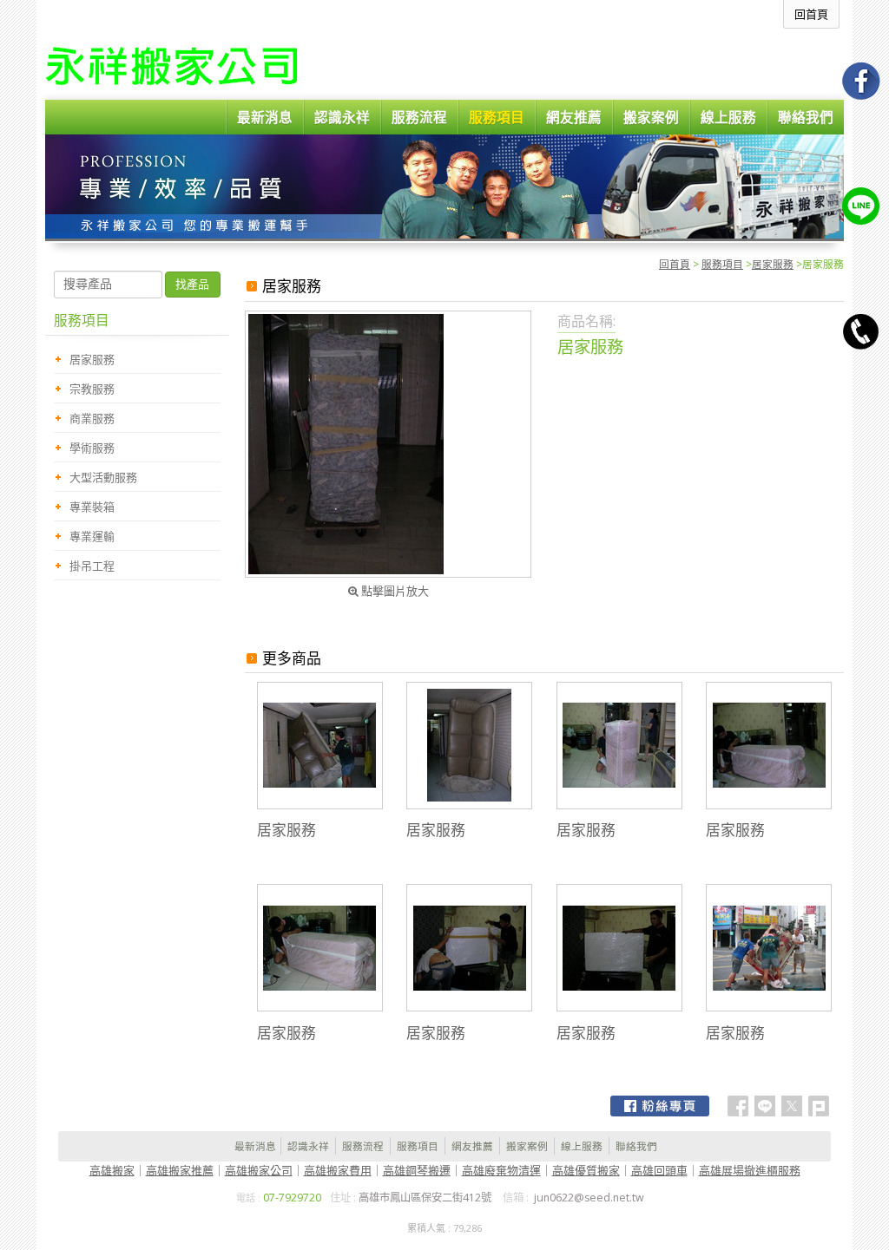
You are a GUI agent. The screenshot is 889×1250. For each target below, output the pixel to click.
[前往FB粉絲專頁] (659, 1106)
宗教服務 (92, 388)
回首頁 (674, 264)
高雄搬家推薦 (180, 1170)
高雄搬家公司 (259, 1170)
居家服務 (773, 264)
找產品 (192, 284)
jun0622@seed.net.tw (589, 1197)
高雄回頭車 (659, 1170)
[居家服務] (388, 444)
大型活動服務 (103, 477)
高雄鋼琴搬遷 (417, 1170)
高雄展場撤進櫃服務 (749, 1170)
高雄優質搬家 (586, 1170)
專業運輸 (92, 536)
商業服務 (92, 418)
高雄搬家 (112, 1170)
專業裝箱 (92, 506)
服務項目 (722, 264)
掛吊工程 (92, 565)
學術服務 (92, 447)
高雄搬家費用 (338, 1170)
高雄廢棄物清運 (501, 1170)
